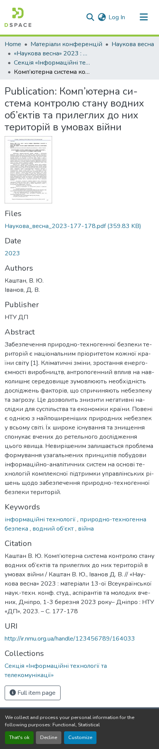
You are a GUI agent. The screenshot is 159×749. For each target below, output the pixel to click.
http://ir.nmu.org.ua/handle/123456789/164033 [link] (70, 638)
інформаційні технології (41, 519)
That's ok (19, 737)
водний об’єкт (53, 528)
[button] (18, 17)
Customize (80, 737)
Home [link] (13, 44)
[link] (79, 226)
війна (86, 528)
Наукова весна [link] (133, 44)
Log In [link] (116, 17)
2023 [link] (12, 253)
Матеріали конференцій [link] (66, 44)
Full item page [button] (36, 693)
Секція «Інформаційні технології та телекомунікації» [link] (52, 62)
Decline (48, 737)
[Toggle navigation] (143, 17)
